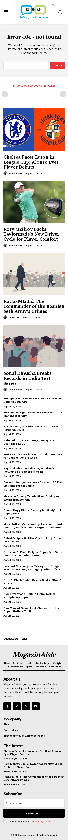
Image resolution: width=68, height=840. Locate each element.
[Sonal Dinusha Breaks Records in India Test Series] (34, 346)
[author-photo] (5, 173)
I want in (32, 813)
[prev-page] (5, 94)
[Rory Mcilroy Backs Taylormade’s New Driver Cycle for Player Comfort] (34, 202)
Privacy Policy (42, 821)
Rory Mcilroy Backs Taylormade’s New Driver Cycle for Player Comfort (31, 234)
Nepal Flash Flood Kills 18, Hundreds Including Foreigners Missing (28, 470)
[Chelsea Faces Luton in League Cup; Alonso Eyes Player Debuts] (34, 129)
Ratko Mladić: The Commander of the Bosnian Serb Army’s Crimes (34, 306)
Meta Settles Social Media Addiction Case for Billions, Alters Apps (32, 456)
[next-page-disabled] (63, 94)
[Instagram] (17, 706)
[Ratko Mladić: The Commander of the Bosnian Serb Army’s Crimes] (34, 274)
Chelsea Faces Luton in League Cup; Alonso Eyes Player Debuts (31, 162)
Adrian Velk (14, 317)
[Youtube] (36, 706)
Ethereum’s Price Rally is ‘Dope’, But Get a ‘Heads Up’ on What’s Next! (32, 553)
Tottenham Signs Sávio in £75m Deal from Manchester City (32, 414)
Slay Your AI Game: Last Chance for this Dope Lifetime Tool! (31, 609)
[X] (26, 706)
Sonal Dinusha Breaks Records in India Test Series (27, 378)
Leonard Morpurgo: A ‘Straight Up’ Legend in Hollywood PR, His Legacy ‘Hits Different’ (34, 567)
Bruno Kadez (15, 173)
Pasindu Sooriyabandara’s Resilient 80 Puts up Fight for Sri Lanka (33, 484)
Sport (6, 758)
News (6, 784)
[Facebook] (7, 706)
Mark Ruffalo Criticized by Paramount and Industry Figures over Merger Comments (32, 526)
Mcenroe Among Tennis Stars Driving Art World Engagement (32, 498)
